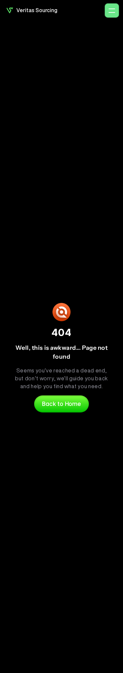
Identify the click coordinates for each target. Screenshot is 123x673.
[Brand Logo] (10, 10)
